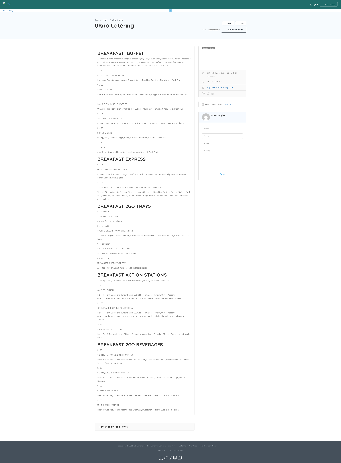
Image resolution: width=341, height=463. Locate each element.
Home (97, 20)
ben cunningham (218, 115)
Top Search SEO (176, 450)
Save (242, 23)
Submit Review (235, 29)
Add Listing (329, 4)
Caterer (105, 20)
